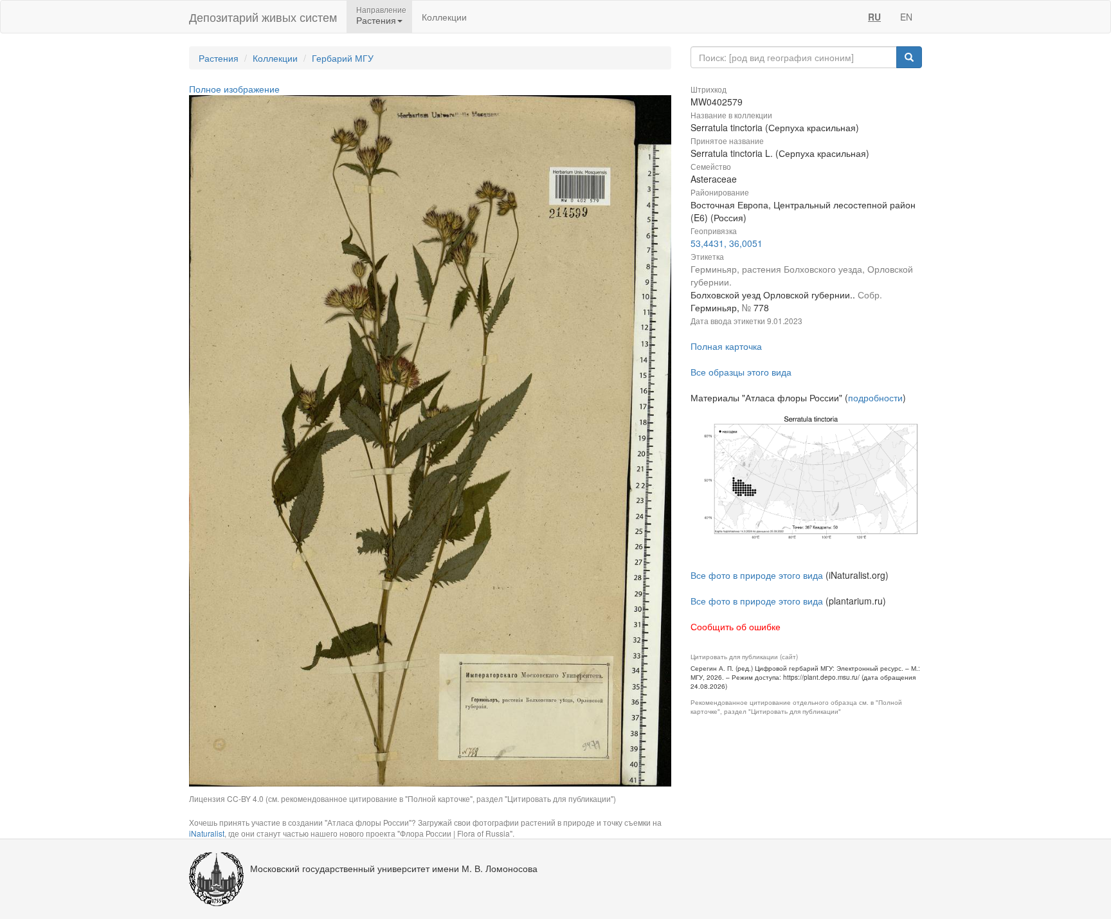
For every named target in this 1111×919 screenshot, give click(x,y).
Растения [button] (376, 20)
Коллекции (444, 16)
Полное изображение (234, 88)
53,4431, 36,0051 (727, 243)
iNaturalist (206, 833)
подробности (875, 397)
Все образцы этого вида (741, 371)
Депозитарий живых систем (263, 16)
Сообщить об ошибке (736, 626)
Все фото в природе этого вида (757, 575)
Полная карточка (726, 346)
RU (874, 16)
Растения (219, 57)
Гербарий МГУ (343, 57)
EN (906, 16)
